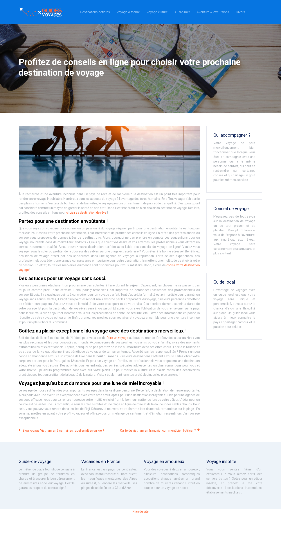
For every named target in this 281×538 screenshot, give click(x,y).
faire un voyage (117, 338)
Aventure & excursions (212, 12)
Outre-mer (182, 12)
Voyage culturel (157, 12)
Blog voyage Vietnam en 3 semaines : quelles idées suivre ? (63, 430)
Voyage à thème (128, 12)
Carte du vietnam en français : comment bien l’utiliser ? (158, 430)
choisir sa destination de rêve (86, 212)
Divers (240, 12)
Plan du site (141, 511)
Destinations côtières (95, 12)
